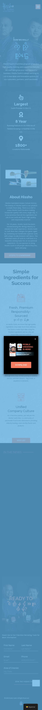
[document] (21, 355)
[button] (35, 339)
